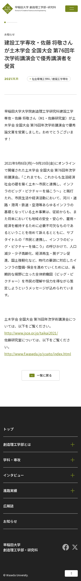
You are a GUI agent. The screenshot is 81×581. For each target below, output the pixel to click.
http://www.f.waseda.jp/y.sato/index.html (37, 353)
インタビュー (13, 475)
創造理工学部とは (17, 444)
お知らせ (10, 521)
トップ (8, 429)
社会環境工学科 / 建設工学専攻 (50, 79)
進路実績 (10, 490)
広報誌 (8, 505)
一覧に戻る (44, 375)
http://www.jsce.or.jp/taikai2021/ (31, 333)
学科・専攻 (12, 459)
